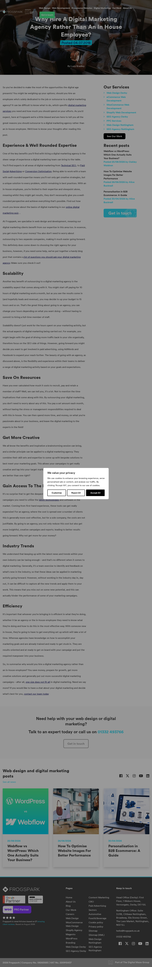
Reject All (76, 492)
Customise (57, 492)
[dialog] (76, 483)
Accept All (95, 492)
